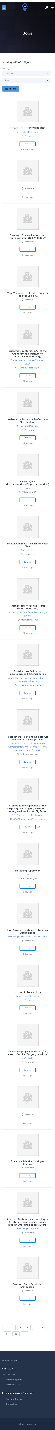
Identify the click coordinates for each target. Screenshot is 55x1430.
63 (43, 1327)
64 (7, 1334)
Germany (10, 1374)
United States (13, 1385)
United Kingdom (14, 1379)
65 (16, 1334)
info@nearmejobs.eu (11, 1360)
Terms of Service (14, 1399)
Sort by (5, 68)
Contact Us (11, 1404)
